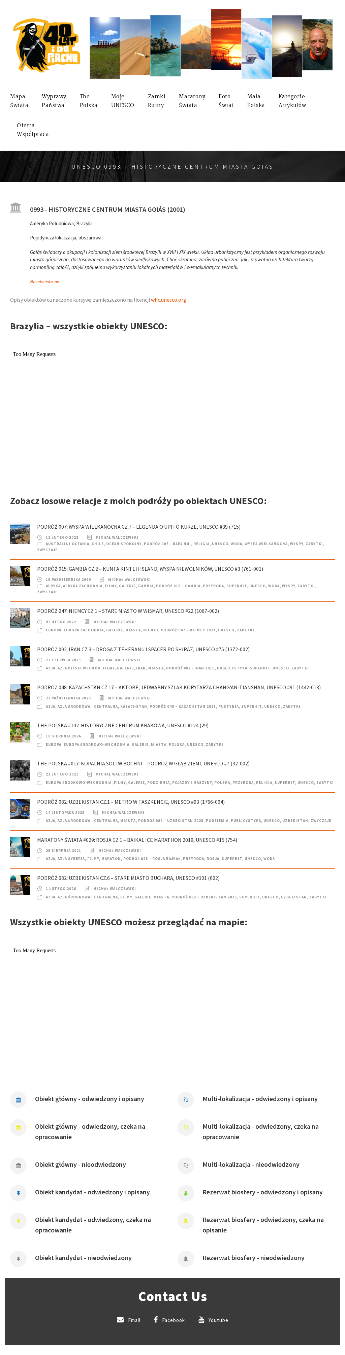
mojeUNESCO (122, 101)
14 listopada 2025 (65, 812)
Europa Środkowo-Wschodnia (96, 744)
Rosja (213, 858)
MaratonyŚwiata (192, 101)
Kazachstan (133, 706)
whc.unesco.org (168, 299)
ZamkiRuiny (157, 101)
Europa (53, 630)
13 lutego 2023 (62, 537)
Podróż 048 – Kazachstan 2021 (183, 706)
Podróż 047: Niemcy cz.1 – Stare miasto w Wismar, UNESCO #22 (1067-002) (128, 610)
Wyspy (296, 543)
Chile (98, 543)
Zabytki (314, 543)
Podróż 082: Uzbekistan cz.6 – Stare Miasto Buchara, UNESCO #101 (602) (128, 877)
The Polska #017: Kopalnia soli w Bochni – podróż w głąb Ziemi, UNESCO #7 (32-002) (143, 763)
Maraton (111, 858)
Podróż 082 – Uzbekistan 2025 (170, 820)
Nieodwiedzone (44, 281)
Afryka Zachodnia (82, 586)
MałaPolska (256, 101)
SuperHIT (236, 586)
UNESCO (220, 543)
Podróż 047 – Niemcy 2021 (188, 630)
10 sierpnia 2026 (63, 736)
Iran (141, 668)
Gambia (146, 586)
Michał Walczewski (117, 537)
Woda (236, 543)
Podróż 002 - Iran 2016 (190, 668)
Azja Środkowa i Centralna (88, 706)
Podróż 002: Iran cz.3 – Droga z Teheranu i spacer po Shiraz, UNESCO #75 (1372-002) (143, 649)
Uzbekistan (295, 820)
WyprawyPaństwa (54, 101)
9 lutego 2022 (61, 622)
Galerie (127, 586)
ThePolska (89, 101)
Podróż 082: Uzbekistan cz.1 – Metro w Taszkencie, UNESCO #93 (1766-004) (131, 801)
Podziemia (158, 782)
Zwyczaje (47, 550)
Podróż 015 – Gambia (178, 586)
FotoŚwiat (226, 101)
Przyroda (213, 586)
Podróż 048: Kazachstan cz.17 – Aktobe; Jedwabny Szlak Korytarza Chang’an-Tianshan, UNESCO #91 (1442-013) (179, 687)
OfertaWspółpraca (33, 130)
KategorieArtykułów (292, 101)
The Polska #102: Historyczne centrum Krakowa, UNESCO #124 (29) (123, 725)
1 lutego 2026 (61, 888)
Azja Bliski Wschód (79, 668)
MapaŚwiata (19, 101)
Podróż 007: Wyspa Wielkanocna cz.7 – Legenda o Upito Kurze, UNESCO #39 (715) (139, 526)
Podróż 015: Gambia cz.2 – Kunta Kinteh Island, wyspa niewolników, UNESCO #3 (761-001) (150, 568)
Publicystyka (232, 668)
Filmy (111, 586)
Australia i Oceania (67, 543)
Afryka (53, 586)
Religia (201, 543)
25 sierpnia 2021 (63, 850)
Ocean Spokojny (124, 543)
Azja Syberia (71, 858)
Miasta (133, 630)
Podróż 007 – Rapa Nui (167, 543)
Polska (177, 744)
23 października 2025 (68, 698)
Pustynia (228, 706)
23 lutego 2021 (62, 774)
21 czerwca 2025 (63, 660)
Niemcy (150, 630)
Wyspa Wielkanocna (266, 543)
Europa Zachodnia (84, 630)
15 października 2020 (68, 579)
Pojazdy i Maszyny (192, 782)
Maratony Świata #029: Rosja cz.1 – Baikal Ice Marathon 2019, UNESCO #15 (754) (137, 839)
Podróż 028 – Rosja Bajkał (152, 858)
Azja (50, 668)
